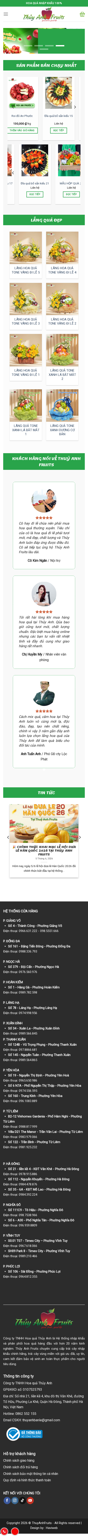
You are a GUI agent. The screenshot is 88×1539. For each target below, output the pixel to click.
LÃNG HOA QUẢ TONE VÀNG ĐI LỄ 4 (62, 270)
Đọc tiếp (26, 130)
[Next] (75, 107)
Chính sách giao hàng (18, 1460)
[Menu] (5, 14)
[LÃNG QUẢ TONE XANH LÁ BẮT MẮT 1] (26, 405)
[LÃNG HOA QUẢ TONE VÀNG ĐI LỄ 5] (26, 248)
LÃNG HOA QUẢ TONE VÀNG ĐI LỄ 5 (26, 270)
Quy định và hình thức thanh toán (27, 1480)
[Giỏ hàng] (82, 14)
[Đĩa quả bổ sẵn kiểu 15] (26, 93)
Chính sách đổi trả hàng (20, 1467)
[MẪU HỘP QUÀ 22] (62, 160)
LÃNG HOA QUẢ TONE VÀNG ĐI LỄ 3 (26, 322)
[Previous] (13, 107)
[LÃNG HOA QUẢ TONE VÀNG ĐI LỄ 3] (26, 299)
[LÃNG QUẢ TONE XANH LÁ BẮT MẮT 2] (62, 350)
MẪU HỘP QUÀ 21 (26, 183)
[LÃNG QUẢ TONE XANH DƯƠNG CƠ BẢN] (62, 405)
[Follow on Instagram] (14, 1500)
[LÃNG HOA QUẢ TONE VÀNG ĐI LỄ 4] (62, 248)
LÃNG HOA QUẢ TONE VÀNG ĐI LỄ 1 (26, 373)
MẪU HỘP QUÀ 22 (62, 183)
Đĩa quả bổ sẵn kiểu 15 (26, 116)
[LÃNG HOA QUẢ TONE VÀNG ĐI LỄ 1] (26, 350)
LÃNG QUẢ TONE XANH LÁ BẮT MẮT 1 (26, 430)
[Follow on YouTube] (30, 1500)
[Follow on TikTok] (22, 1500)
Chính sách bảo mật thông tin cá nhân (30, 1474)
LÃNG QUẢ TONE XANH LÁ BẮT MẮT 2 (62, 375)
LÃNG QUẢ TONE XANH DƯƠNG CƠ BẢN (62, 430)
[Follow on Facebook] (7, 1500)
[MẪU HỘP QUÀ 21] (26, 160)
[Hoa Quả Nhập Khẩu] (44, 14)
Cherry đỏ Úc (62, 116)
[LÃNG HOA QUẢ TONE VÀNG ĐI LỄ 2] (62, 299)
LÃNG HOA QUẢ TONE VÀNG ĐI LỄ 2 (62, 322)
